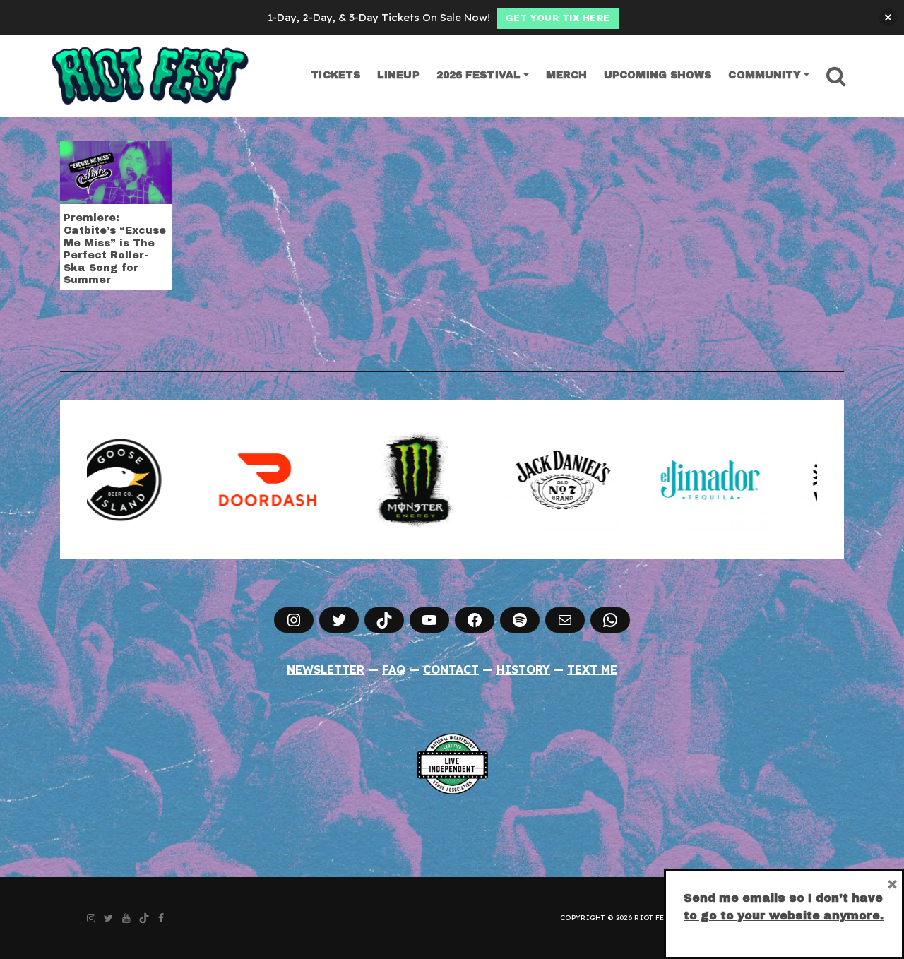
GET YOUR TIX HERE (558, 18)
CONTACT (451, 669)
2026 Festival (478, 75)
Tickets (335, 75)
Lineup (398, 75)
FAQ (393, 669)
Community (764, 75)
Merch (567, 75)
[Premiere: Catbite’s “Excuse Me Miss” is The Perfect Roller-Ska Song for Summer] (116, 172)
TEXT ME (592, 669)
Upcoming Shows (657, 75)
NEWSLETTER (325, 669)
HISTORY (523, 669)
